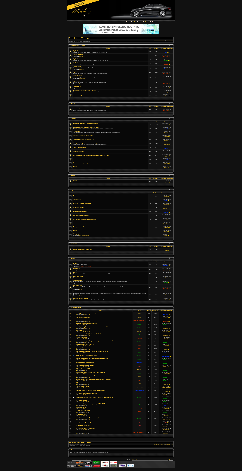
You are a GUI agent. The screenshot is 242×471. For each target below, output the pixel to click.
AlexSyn (165, 352)
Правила (147, 21)
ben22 (165, 200)
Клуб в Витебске (77, 59)
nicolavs (139, 369)
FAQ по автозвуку (80, 383)
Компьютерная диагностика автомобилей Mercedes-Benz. (92, 358)
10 (85, 321)
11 (87, 321)
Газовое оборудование (79, 147)
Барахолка (74, 243)
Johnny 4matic (139, 387)
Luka (139, 334)
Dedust (166, 148)
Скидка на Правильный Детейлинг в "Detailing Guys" (90, 390)
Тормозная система (78, 151)
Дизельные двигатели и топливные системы (85, 123)
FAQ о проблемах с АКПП (83, 369)
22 (89, 345)
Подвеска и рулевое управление (82, 203)
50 (87, 314)
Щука (165, 68)
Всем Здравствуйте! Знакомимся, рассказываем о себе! (92, 327)
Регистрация (122, 21)
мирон (165, 235)
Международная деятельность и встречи (84, 90)
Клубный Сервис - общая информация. (86, 323)
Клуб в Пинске (77, 86)
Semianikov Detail (139, 390)
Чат (155, 21)
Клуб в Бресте (77, 51)
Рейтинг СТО (76, 272)
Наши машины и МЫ (81, 337)
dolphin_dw (165, 384)
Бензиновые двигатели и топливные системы (86, 127)
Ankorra (166, 136)
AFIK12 (166, 274)
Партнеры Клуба (77, 285)
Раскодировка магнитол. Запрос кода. (86, 313)
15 (89, 377)
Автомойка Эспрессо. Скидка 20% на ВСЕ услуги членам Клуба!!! (94, 397)
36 (85, 349)
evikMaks (166, 95)
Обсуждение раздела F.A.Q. (83, 422)
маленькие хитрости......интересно (85, 428)
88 (85, 335)
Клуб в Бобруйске (78, 54)
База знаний (76, 109)
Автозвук (75, 263)
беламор (165, 429)
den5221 (139, 331)
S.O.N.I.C (165, 419)
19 (87, 394)
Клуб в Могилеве (77, 75)
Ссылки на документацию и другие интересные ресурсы (92, 351)
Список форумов (74, 38)
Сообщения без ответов (159, 40)
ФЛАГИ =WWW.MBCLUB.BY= (84, 411)
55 (89, 387)
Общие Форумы (86, 38)
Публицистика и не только (80, 298)
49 (85, 314)
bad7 (166, 250)
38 (89, 349)
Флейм (75, 180)
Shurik (139, 345)
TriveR (139, 348)
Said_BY (166, 64)
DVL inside (139, 401)
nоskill (165, 345)
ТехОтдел (73, 118)
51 (89, 314)
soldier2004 (165, 219)
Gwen (165, 132)
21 (87, 345)
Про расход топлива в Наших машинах (86, 393)
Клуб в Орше (76, 81)
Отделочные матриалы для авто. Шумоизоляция (89, 320)
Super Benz (165, 223)
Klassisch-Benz (77, 292)
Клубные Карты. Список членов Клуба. (86, 355)
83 (87, 328)
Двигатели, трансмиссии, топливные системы (86, 196)
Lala (166, 52)
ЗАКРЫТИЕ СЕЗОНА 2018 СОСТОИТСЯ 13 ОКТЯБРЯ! (90, 372)
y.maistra (166, 163)
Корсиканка (82, 56)
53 (85, 387)
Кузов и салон (77, 199)
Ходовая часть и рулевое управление (83, 139)
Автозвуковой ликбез (82, 432)
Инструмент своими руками (80, 215)
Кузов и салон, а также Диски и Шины (83, 135)
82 (85, 328)
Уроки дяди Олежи (78, 234)
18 (85, 394)
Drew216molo (165, 356)
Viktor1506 (165, 159)
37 (87, 349)
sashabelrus (82, 78)
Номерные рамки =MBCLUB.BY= (85, 344)
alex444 (166, 128)
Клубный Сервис (77, 280)
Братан (139, 415)
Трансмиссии (76, 131)
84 (89, 328)
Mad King (165, 56)
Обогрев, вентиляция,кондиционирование (84, 219)
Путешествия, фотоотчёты (80, 95)
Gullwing (166, 92)
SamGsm (165, 212)
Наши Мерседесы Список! (83, 317)
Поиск (140, 21)
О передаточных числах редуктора (85, 365)
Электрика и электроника (80, 211)
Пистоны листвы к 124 (82, 414)
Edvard (139, 317)
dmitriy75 (165, 366)
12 (89, 321)
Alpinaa (139, 376)
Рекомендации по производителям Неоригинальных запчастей (93, 379)
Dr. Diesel (81, 295)
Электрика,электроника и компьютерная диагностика (88, 143)
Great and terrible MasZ (85, 266)
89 (87, 335)
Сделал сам (74, 190)
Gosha (139, 383)
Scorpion (165, 426)
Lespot (139, 380)
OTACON (166, 182)
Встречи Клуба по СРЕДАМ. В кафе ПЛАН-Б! (88, 334)
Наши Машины (77, 268)
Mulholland (139, 362)
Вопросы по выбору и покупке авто (83, 163)
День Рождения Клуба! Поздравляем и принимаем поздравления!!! (95, 341)
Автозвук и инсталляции (80, 223)
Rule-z (80, 88)
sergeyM (166, 155)
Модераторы (82, 283)
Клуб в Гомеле (77, 63)
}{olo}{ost (81, 69)
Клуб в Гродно (77, 66)
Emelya (165, 167)
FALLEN (166, 60)
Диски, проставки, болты (80, 227)
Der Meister (165, 391)
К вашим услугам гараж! (82, 386)
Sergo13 (139, 429)
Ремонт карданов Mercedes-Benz (85, 362)
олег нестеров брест (84, 235)
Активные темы (169, 40)
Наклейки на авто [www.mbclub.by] (89, 418)
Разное (159, 21)
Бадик (139, 366)
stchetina (165, 433)
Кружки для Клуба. (81, 348)
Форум (134, 21)
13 (89, 331)
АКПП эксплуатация (81, 400)
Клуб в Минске (77, 72)
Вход (129, 21)
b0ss (165, 338)
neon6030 (165, 88)
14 (87, 377)
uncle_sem (165, 265)
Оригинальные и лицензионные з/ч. (85, 376)
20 (85, 345)
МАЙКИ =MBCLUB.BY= (82, 407)
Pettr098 (166, 216)
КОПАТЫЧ (165, 152)
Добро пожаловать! (78, 276)
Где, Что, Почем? (77, 159)
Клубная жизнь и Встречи (78, 45)
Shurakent (81, 83)
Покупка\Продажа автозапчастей (82, 249)
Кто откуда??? (80, 330)
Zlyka (139, 313)
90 (89, 335)
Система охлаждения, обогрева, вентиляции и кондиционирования (91, 155)
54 (87, 387)
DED (165, 405)
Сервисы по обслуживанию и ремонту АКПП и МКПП (90, 404)
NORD (80, 289)
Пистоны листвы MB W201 (83, 425)
